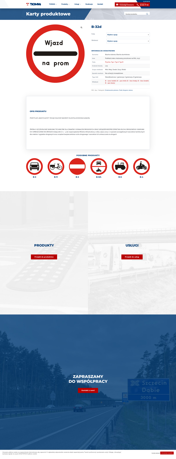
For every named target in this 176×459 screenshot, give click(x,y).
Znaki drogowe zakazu (126, 90)
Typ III (121, 62)
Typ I (112, 62)
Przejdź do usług (132, 257)
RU (149, 1)
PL (144, 1)
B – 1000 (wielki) (110, 81)
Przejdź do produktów (44, 257)
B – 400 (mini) (121, 81)
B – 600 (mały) (132, 81)
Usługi (76, 4)
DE (147, 1)
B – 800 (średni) (143, 81)
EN (145, 1)
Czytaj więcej (156, 453)
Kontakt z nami (88, 390)
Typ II (117, 62)
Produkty (64, 4)
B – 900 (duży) (110, 83)
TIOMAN (52, 4)
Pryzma (107, 62)
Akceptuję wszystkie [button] (167, 453)
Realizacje (89, 4)
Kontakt (100, 4)
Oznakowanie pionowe (111, 90)
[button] (81, 27)
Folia (93, 34)
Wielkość (94, 40)
